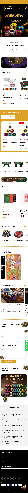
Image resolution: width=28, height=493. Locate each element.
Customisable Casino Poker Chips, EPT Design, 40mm (10, 143)
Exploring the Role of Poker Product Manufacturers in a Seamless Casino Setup (11, 307)
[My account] (22, 8)
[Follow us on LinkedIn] (16, 478)
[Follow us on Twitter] (5, 478)
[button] (24, 488)
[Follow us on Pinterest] (11, 478)
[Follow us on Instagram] (8, 478)
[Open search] (19, 8)
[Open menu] (2, 8)
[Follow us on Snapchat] (19, 478)
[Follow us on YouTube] (13, 478)
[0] (25, 8)
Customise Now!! (8, 117)
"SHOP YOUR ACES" (14, 64)
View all (25, 72)
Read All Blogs (23, 285)
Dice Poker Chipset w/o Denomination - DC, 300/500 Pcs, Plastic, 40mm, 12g (9, 98)
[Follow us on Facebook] (2, 478)
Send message (9, 362)
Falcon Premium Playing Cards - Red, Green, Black (9, 210)
